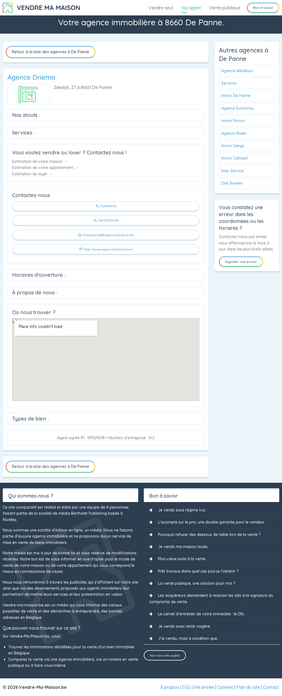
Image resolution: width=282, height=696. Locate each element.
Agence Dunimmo (237, 108)
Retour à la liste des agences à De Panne (50, 51)
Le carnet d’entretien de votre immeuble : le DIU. (201, 613)
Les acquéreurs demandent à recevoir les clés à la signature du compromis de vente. (211, 598)
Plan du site (248, 687)
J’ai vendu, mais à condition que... (188, 638)
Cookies (225, 687)
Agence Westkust (237, 70)
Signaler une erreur (241, 262)
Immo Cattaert (234, 158)
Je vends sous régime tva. (182, 510)
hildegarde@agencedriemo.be (108, 235)
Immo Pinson (233, 120)
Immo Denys (232, 145)
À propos (169, 687)
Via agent (191, 7)
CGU (186, 687)
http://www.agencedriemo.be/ (108, 249)
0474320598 (108, 220)
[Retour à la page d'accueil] (41, 7)
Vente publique (224, 7)
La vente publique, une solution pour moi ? (196, 583)
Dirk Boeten (232, 183)
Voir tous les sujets (165, 655)
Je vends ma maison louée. (183, 546)
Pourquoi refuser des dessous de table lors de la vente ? (209, 534)
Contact (271, 687)
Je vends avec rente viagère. (184, 626)
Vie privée (204, 687)
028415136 (108, 206)
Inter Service (232, 170)
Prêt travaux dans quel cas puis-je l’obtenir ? (198, 571)
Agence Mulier (233, 133)
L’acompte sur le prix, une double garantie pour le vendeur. (211, 522)
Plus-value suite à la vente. (182, 558)
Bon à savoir (263, 8)
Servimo (229, 83)
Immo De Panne (235, 95)
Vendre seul (161, 7)
